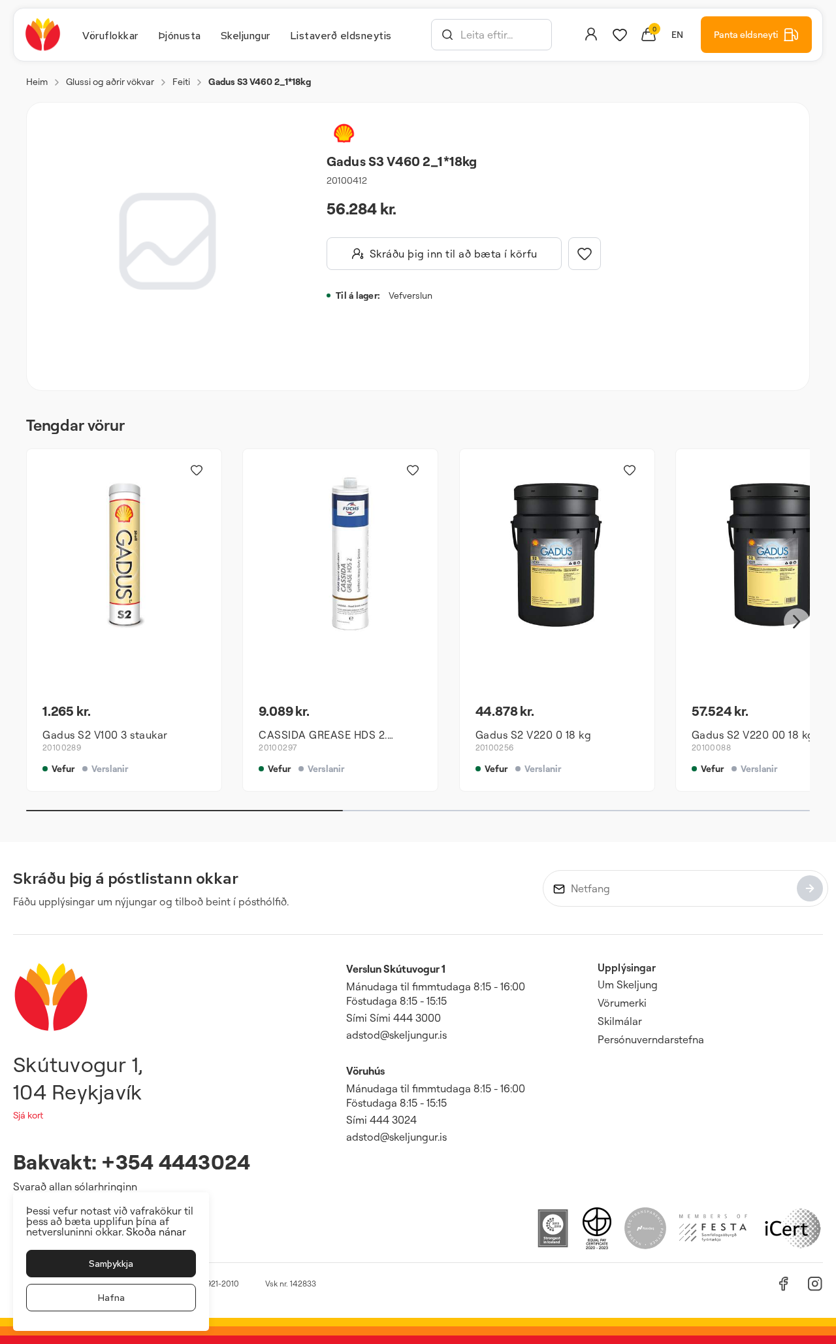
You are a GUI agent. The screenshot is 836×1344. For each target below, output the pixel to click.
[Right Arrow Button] (796, 622)
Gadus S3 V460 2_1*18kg (259, 81)
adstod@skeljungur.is (396, 1034)
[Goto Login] (620, 35)
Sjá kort (28, 1114)
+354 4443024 (175, 1161)
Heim (37, 81)
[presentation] (110, 35)
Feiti (181, 81)
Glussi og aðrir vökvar (110, 81)
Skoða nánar (156, 1231)
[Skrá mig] (810, 888)
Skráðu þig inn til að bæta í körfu (454, 253)
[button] (447, 34)
